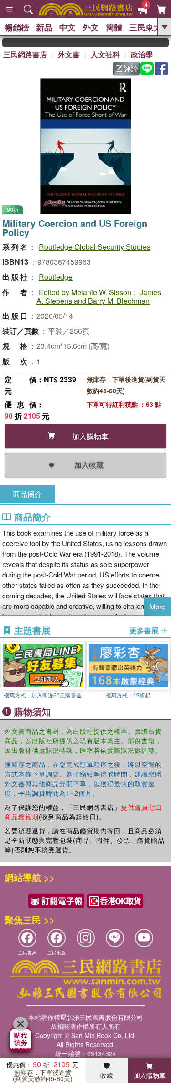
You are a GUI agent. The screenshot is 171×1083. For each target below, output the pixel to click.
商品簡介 (27, 494)
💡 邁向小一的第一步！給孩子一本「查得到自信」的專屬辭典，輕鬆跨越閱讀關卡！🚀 (164, 42)
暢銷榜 (17, 27)
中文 (67, 27)
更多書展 (145, 630)
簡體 (114, 27)
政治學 (142, 54)
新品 (44, 27)
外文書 (69, 54)
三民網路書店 (25, 54)
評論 (131, 68)
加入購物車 (150, 1075)
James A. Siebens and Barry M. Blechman (98, 296)
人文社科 (105, 54)
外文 (91, 27)
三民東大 (145, 27)
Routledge (56, 276)
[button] (164, 671)
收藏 (106, 1075)
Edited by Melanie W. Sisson (85, 292)
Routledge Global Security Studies (94, 246)
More (157, 606)
